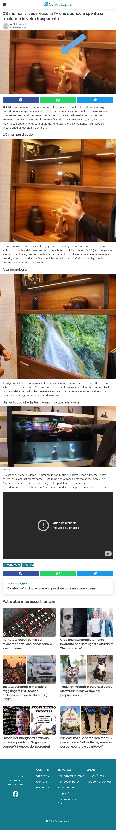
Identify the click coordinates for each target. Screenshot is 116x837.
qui (44, 483)
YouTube (6, 469)
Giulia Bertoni (19, 24)
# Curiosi (28, 564)
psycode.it (42, 787)
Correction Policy (69, 781)
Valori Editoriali (67, 787)
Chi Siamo (42, 775)
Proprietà (64, 793)
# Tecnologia (11, 564)
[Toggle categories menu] (5, 4)
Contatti (41, 781)
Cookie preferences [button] (99, 781)
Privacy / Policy (96, 775)
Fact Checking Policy (71, 775)
